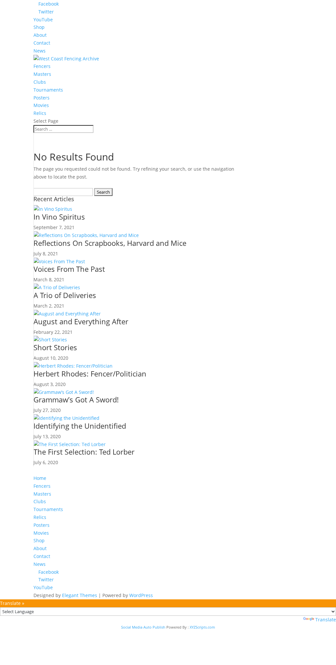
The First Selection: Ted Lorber (84, 452)
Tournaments (48, 90)
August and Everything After (80, 321)
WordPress (141, 595)
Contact (41, 43)
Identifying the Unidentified (79, 426)
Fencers (42, 66)
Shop (39, 27)
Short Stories (55, 347)
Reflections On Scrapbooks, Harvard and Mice (109, 243)
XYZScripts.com (202, 627)
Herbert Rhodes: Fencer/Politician (89, 373)
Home (39, 478)
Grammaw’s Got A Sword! (76, 399)
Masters (42, 74)
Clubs (39, 82)
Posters (41, 98)
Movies (41, 105)
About (40, 35)
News (39, 51)
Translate (325, 619)
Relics (39, 113)
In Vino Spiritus (59, 217)
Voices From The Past (69, 269)
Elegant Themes (79, 595)
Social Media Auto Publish (143, 627)
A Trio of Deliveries (64, 295)
